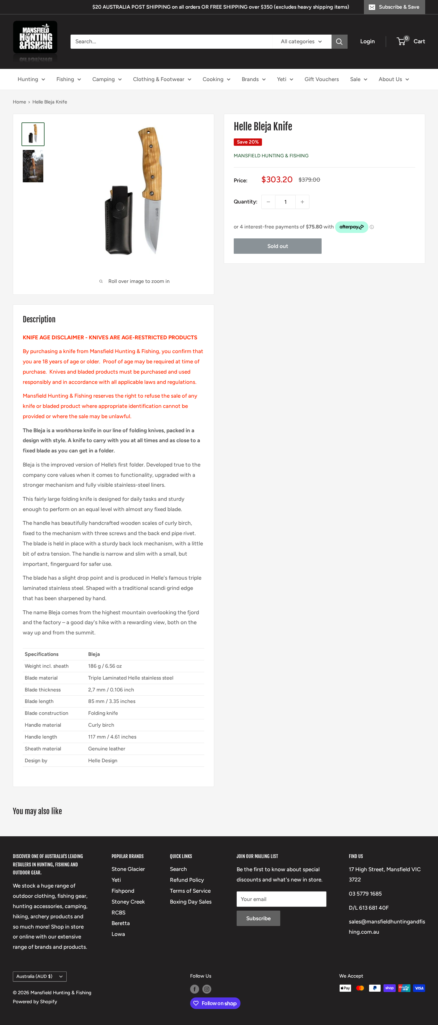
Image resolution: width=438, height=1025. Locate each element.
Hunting (28, 79)
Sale (355, 79)
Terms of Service (190, 891)
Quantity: (245, 201)
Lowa (118, 934)
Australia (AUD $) (34, 976)
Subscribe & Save (399, 7)
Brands (250, 79)
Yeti (281, 79)
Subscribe (258, 918)
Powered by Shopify (35, 1001)
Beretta (121, 923)
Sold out (277, 246)
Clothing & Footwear (158, 79)
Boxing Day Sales (191, 901)
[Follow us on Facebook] (194, 989)
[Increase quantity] (302, 202)
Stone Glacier (128, 869)
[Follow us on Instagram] (206, 989)
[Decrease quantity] (268, 202)
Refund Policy (187, 880)
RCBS (118, 912)
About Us (390, 79)
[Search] (340, 42)
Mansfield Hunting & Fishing (271, 156)
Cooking (213, 79)
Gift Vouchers (322, 79)
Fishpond (123, 891)
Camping (103, 79)
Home (19, 102)
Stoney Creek (128, 901)
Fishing (65, 79)
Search (178, 869)
